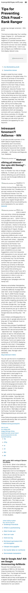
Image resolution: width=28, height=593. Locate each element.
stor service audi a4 (8, 522)
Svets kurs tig (8, 538)
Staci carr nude (9, 534)
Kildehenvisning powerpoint (10, 423)
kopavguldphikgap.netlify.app (12, 2)
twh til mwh (4, 427)
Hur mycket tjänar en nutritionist (14, 550)
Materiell (4, 206)
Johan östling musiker (9, 520)
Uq (5, 439)
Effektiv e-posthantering (12, 528)
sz (4, 445)
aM (5, 455)
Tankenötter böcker (10, 70)
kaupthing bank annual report (10, 433)
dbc (5, 452)
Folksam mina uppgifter (11, 546)
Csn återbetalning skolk (11, 67)
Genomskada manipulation (12, 553)
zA (4, 449)
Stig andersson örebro (8, 355)
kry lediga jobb (5, 429)
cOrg (5, 442)
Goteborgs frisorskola (11, 524)
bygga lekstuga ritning (7, 431)
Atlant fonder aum (10, 531)
